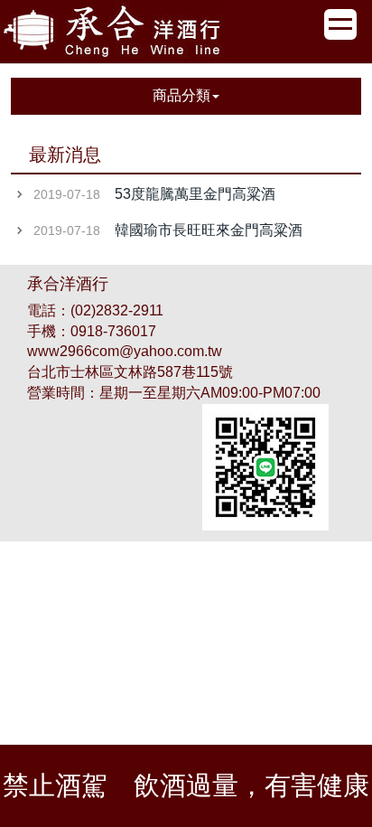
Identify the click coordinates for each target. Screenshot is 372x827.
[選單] (340, 24)
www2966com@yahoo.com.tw (124, 351)
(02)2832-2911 (116, 310)
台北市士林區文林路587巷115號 (130, 372)
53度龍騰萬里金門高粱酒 (195, 194)
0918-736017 (113, 331)
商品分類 (181, 95)
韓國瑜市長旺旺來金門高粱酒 (208, 230)
